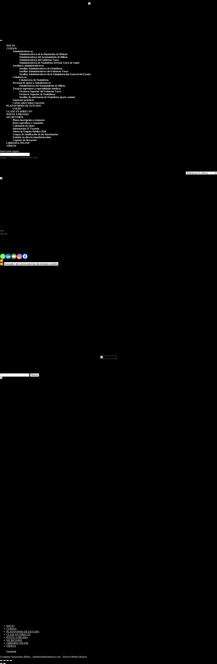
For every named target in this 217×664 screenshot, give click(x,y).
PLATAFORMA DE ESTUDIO (23, 105)
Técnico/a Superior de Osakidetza (37, 94)
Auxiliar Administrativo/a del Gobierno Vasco (43, 71)
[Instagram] (19, 256)
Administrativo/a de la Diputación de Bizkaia (43, 54)
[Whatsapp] (3, 256)
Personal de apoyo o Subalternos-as (32, 82)
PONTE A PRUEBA (17, 114)
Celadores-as (20, 77)
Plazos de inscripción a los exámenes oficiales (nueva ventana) (35, 260)
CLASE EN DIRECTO (19, 111)
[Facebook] (25, 256)
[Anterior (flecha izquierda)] (1, 663)
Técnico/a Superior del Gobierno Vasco (40, 91)
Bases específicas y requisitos (28, 123)
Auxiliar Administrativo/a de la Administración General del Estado (55, 74)
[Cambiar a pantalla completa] (4, 660)
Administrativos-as (23, 51)
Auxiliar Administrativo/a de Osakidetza (40, 68)
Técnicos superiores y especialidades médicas (37, 88)
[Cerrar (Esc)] (11, 660)
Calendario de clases (24, 125)
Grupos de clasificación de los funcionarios (35, 134)
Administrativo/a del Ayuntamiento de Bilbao (43, 57)
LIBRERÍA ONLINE (18, 143)
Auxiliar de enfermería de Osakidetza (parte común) (47, 97)
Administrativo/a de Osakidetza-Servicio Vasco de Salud (49, 62)
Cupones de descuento (25, 140)
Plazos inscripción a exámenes (29, 120)
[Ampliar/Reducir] (1, 660)
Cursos (3, 157)
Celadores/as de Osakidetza (33, 80)
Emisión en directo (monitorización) (32, 137)
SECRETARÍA (14, 117)
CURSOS (11, 48)
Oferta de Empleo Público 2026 (29, 131)
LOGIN (17, 108)
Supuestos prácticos (23, 100)
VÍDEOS (11, 145)
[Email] (14, 256)
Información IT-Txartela (26, 128)
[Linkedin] (8, 256)
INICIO (10, 45)
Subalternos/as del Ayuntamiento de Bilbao (42, 85)
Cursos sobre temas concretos (28, 102)
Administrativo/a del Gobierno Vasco (39, 60)
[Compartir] (7, 660)
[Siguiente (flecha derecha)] (4, 663)
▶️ (2, 264)
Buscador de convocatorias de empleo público (31, 264)
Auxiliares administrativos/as (28, 65)
